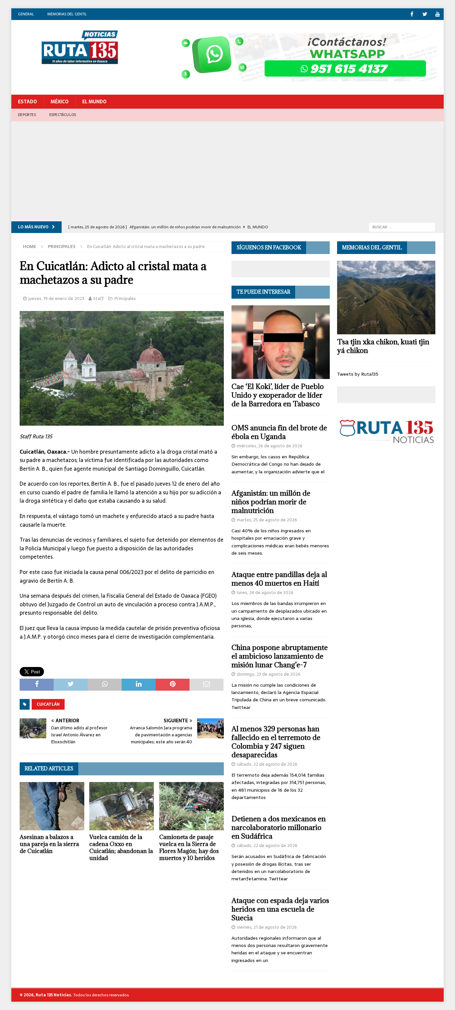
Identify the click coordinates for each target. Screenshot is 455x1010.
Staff (98, 298)
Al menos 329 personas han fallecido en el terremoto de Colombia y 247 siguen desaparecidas (275, 741)
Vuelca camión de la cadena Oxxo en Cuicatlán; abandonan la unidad (121, 847)
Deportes (27, 115)
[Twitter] (425, 14)
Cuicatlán (48, 704)
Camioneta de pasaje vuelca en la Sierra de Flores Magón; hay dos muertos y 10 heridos (189, 847)
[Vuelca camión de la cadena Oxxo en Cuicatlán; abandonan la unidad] (121, 806)
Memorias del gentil (67, 14)
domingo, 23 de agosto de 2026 (268, 674)
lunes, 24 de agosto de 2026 (265, 592)
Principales (125, 298)
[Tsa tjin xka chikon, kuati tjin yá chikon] (386, 297)
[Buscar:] (402, 226)
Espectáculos (62, 115)
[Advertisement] (227, 171)
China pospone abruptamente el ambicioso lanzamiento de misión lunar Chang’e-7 (279, 656)
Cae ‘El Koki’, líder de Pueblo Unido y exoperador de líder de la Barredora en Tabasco (277, 395)
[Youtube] (438, 14)
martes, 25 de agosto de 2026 (267, 519)
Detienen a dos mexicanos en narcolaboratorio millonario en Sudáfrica (278, 827)
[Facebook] (412, 14)
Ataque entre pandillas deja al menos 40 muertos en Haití (279, 579)
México (60, 101)
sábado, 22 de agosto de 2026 (267, 764)
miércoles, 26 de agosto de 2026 (269, 445)
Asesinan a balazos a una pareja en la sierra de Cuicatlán (49, 844)
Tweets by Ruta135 (357, 374)
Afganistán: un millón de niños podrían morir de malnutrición (270, 502)
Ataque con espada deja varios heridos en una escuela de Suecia (280, 909)
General (26, 14)
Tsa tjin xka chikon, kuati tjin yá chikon (383, 346)
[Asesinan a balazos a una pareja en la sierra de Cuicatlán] (52, 806)
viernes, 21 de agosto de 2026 (267, 927)
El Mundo (94, 101)
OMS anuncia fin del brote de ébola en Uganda (279, 432)
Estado (27, 101)
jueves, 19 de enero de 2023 (56, 298)
